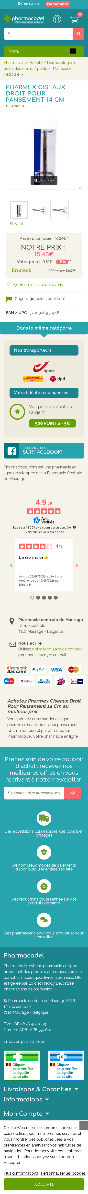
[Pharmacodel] (24, 19)
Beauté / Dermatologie (51, 62)
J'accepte (44, 1184)
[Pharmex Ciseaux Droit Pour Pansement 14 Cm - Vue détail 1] (19, 210)
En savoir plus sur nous (24, 1041)
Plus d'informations (21, 1173)
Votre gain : (28, 262)
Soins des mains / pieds (25, 68)
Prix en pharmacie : (36, 238)
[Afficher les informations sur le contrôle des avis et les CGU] (74, 527)
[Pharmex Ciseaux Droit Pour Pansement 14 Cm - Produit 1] (39, 210)
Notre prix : (43, 247)
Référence (56, 271)
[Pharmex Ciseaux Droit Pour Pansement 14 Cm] (59, 210)
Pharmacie (13, 62)
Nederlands (57, 4)
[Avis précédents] (11, 565)
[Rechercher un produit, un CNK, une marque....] (78, 34)
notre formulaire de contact (57, 649)
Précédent (19, 194)
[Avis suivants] (76, 565)
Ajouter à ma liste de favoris (37, 284)
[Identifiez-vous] (57, 19)
